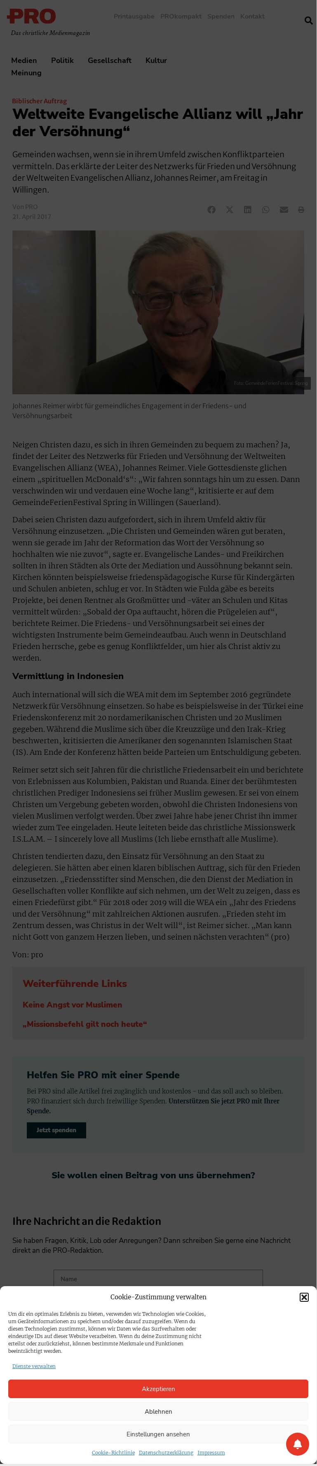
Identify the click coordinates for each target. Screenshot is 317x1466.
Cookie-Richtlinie (113, 1453)
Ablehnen (158, 1412)
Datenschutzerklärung (166, 1453)
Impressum (211, 1453)
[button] (304, 1297)
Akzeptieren (158, 1389)
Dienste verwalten (34, 1366)
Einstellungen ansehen (158, 1434)
